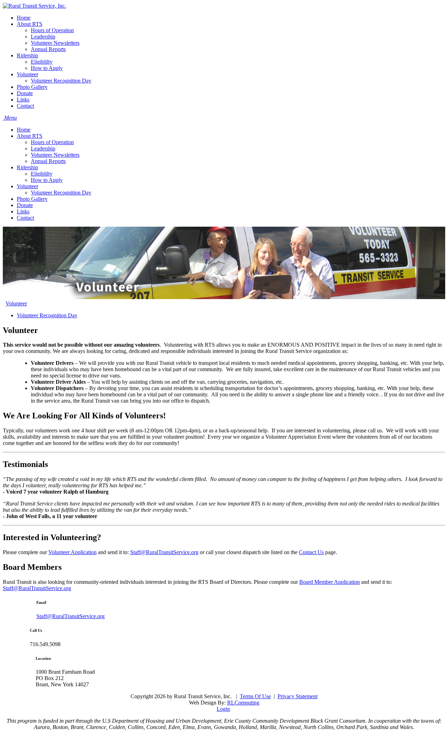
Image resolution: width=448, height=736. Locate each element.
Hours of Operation (52, 142)
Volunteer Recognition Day (61, 193)
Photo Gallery (32, 199)
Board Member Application (329, 582)
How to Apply (47, 180)
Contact (25, 218)
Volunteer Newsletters (55, 155)
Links (23, 211)
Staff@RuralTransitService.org (164, 552)
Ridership (27, 167)
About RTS (29, 136)
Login (223, 709)
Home (23, 130)
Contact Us (311, 552)
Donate (25, 205)
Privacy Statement (297, 696)
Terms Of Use (255, 696)
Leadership (43, 148)
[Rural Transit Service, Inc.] (34, 6)
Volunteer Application (72, 552)
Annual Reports (48, 161)
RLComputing (243, 703)
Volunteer (27, 186)
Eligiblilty (41, 174)
